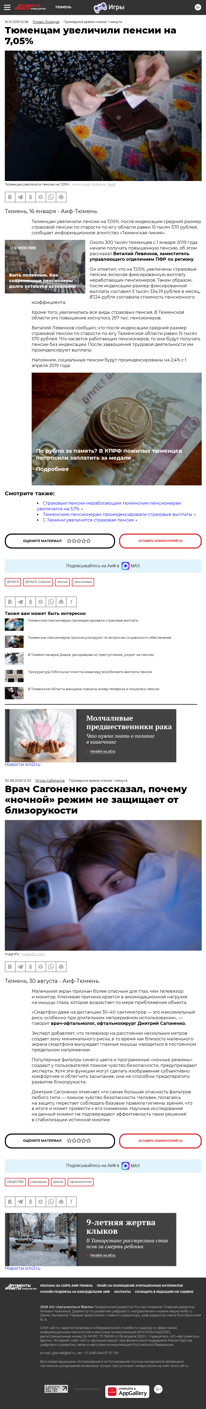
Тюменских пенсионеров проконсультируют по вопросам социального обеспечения (99, 638)
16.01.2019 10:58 (16, 22)
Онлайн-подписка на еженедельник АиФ (75, 1292)
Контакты (122, 1292)
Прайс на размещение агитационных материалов (140, 1285)
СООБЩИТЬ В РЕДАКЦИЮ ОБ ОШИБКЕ (164, 1292)
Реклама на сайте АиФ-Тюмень (66, 1285)
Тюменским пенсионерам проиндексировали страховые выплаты (117, 514)
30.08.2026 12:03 (18, 781)
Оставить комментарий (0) (160, 541)
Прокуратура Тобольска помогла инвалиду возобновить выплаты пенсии (90, 672)
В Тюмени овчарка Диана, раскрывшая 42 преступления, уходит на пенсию (91, 655)
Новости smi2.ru (23, 764)
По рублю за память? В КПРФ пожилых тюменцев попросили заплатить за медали (109, 454)
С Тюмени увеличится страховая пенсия (88, 520)
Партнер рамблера (86, 1389)
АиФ (112, 184)
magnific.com (33, 954)
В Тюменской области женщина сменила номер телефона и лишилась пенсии (93, 689)
